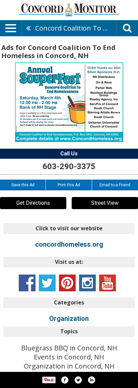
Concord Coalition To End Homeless (75, 28)
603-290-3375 (69, 166)
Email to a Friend (114, 185)
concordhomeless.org (69, 244)
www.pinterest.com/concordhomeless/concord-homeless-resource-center (67, 283)
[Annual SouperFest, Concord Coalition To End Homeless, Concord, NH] (69, 102)
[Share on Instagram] (91, 380)
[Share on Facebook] (64, 380)
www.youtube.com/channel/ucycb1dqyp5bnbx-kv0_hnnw (107, 283)
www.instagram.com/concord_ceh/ (87, 283)
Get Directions (33, 203)
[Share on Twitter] (78, 380)
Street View (105, 203)
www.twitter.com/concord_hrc (47, 283)
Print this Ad (69, 185)
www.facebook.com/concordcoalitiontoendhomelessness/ (27, 283)
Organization (69, 318)
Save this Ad (22, 185)
